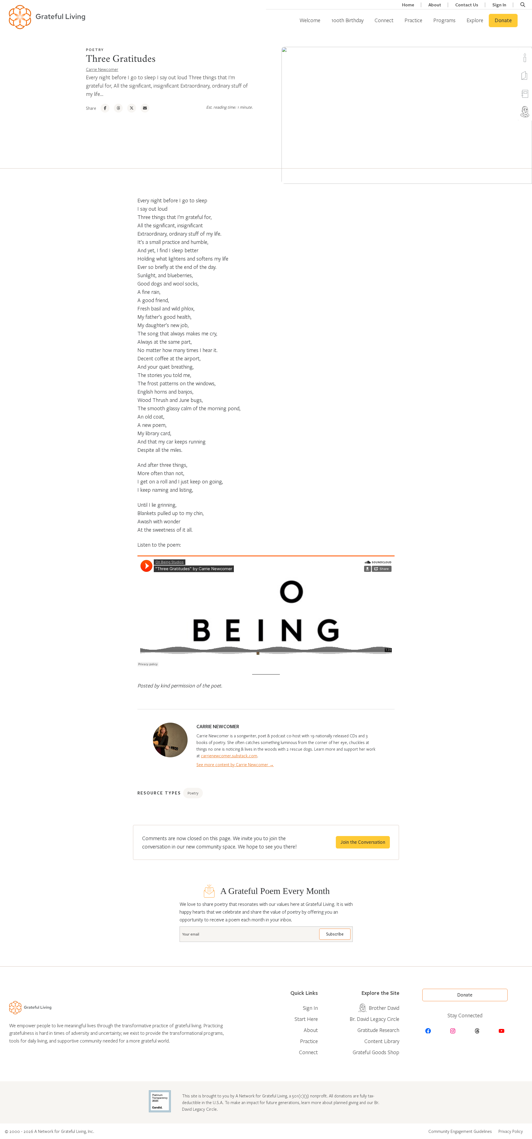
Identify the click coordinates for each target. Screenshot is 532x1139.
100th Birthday (347, 20)
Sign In (499, 4)
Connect (384, 20)
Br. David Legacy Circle (374, 1018)
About (434, 4)
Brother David (384, 1007)
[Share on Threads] (118, 108)
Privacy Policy (510, 1131)
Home (408, 4)
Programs (444, 20)
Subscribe (335, 934)
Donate (503, 20)
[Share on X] (131, 108)
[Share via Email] (144, 108)
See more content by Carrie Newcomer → (235, 764)
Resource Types (159, 793)
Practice (413, 20)
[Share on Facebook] (105, 108)
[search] (523, 4)
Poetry (95, 49)
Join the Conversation (363, 842)
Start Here (306, 1018)
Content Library (381, 1041)
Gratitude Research (378, 1029)
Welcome (310, 20)
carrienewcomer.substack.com (229, 755)
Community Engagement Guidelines (460, 1131)
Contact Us (466, 4)
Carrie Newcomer (102, 69)
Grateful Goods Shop (376, 1052)
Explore (475, 20)
